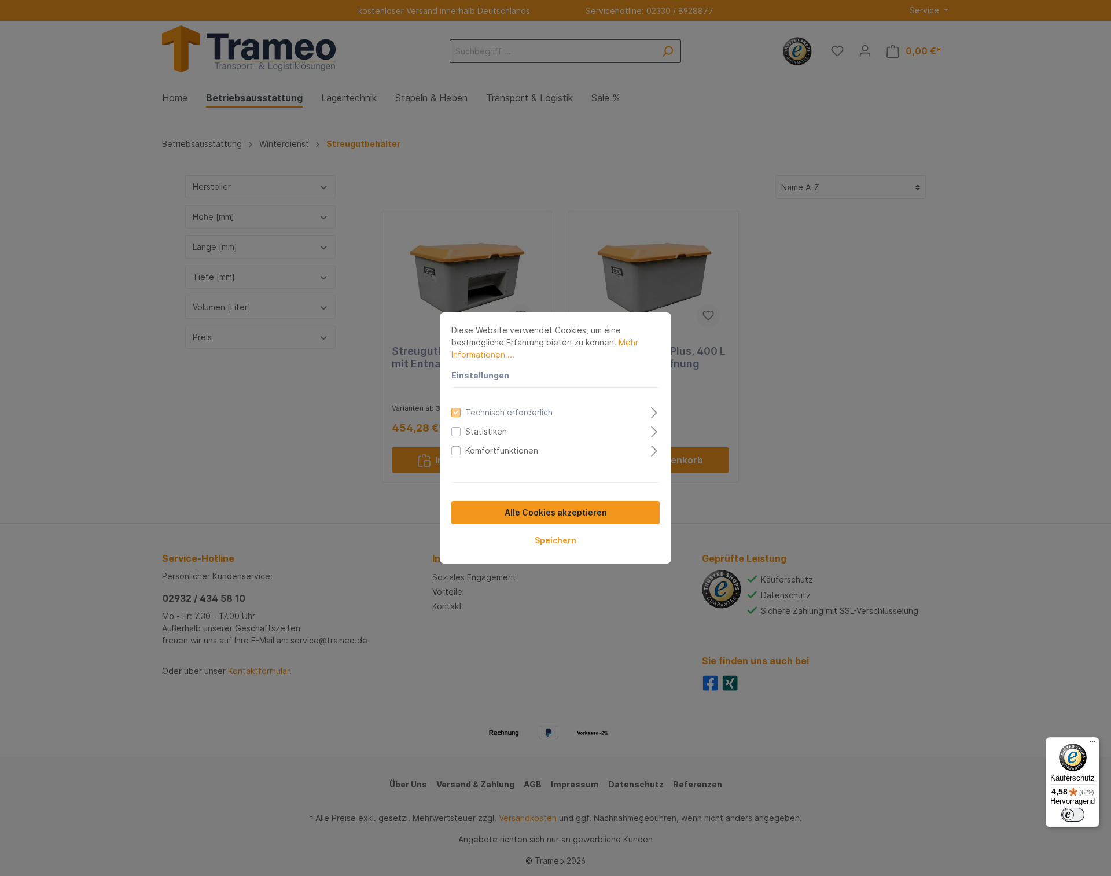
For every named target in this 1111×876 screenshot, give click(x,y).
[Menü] (1092, 744)
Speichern (555, 540)
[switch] (1072, 815)
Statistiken (486, 431)
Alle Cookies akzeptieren (556, 512)
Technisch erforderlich (509, 412)
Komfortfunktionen (501, 450)
